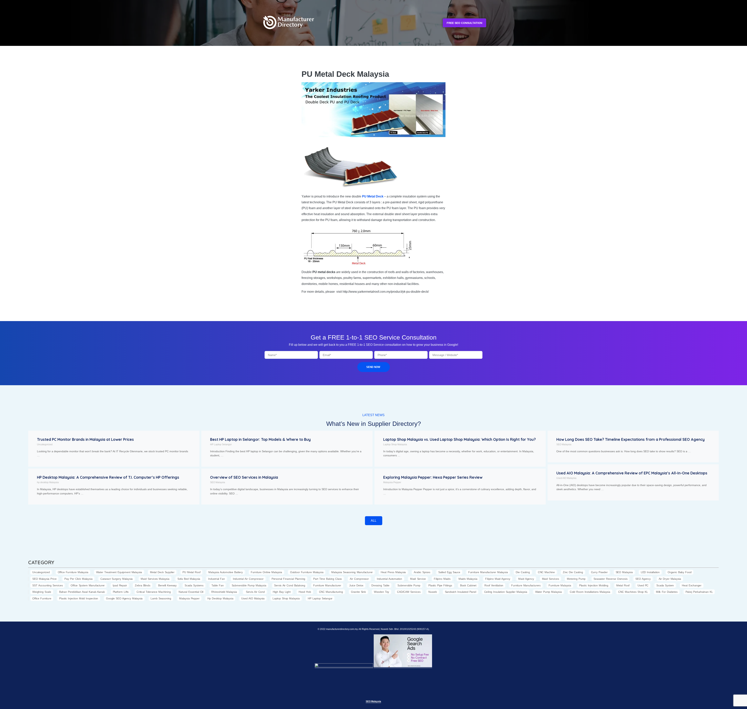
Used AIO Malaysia (566, 478)
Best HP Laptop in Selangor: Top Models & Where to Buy (260, 439)
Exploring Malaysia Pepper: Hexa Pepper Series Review (432, 477)
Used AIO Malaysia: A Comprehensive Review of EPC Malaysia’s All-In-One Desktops (631, 473)
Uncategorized (45, 444)
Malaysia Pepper (392, 482)
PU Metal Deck (372, 196)
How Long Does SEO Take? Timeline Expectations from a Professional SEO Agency (630, 439)
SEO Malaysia (563, 444)
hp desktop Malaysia (48, 482)
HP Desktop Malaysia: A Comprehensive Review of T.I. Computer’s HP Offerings (108, 477)
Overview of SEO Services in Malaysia (244, 477)
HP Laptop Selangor (221, 444)
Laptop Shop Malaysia (395, 444)
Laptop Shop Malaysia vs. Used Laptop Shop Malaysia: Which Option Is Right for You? (459, 439)
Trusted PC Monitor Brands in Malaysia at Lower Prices (85, 439)
